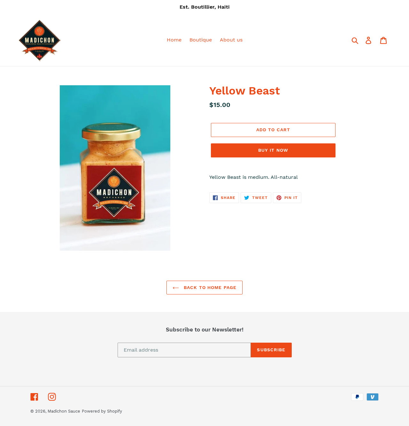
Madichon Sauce (64, 411)
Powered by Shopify (102, 411)
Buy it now (273, 150)
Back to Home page (209, 287)
